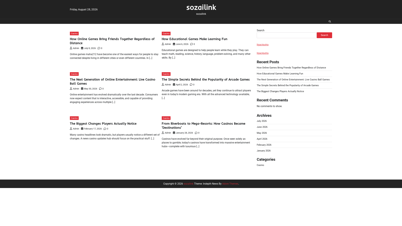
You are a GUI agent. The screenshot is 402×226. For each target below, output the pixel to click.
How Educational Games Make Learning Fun (194, 39)
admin (76, 48)
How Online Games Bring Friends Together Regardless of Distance (291, 67)
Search (260, 30)
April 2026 (262, 138)
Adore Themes (230, 183)
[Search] (329, 21)
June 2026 (262, 127)
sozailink (201, 7)
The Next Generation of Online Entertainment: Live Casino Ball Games (293, 79)
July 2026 (262, 121)
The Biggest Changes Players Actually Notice (103, 123)
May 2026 (262, 133)
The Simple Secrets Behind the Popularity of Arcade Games (206, 79)
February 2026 (264, 144)
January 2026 (264, 150)
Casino (74, 33)
